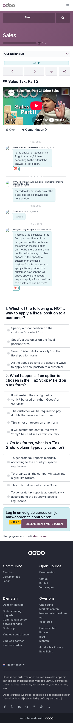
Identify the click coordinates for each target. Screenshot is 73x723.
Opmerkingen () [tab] (36, 129)
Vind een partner (13, 640)
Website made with (32, 718)
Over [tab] (12, 129)
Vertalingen (46, 587)
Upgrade (8, 615)
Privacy (58, 647)
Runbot (43, 583)
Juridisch (45, 647)
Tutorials (8, 572)
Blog (42, 636)
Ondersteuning (12, 611)
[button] (67, 5)
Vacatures (45, 621)
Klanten (44, 640)
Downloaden (47, 572)
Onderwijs (9, 628)
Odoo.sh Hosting (13, 604)
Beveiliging (46, 651)
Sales (9, 35)
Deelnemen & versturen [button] (44, 524)
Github (43, 578)
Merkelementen (49, 608)
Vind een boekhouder (16, 634)
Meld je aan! (40, 536)
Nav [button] (27, 17)
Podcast (44, 632)
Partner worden (12, 645)
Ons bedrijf (46, 604)
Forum (6, 580)
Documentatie (11, 576)
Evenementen (47, 628)
